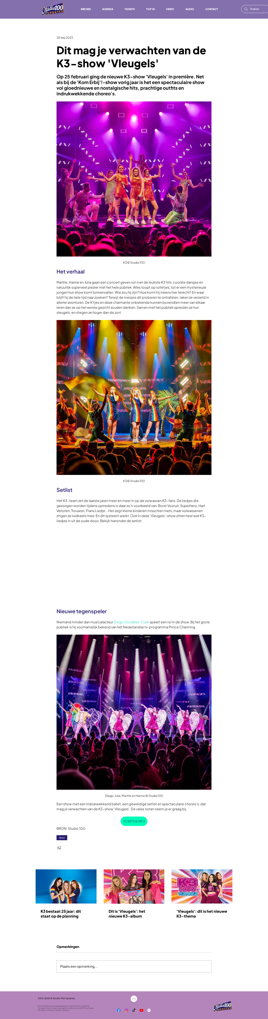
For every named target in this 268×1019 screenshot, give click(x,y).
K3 (59, 847)
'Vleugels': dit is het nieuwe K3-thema (202, 913)
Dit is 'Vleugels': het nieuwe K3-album (127, 913)
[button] (190, 9)
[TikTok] (134, 1010)
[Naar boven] (134, 999)
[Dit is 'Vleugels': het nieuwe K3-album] (134, 886)
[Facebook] (119, 1010)
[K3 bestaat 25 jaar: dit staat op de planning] (66, 886)
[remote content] (134, 565)
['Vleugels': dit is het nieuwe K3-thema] (201, 886)
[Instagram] (126, 1010)
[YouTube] (141, 1010)
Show (62, 837)
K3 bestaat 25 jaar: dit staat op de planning (61, 913)
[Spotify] (149, 1010)
